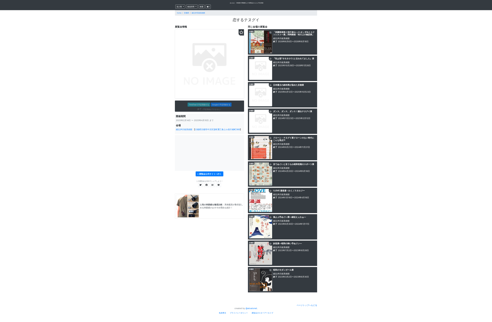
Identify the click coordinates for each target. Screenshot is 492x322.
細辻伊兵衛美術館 (198, 13)
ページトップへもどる (307, 305)
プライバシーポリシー (239, 313)
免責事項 (222, 313)
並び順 (179, 7)
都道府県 (191, 7)
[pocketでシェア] (218, 184)
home (179, 13)
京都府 (186, 13)
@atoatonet (251, 308)
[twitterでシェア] (200, 184)
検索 (201, 7)
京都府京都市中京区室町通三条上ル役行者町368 (217, 129)
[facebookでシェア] (206, 184)
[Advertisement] (209, 153)
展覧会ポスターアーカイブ (262, 313)
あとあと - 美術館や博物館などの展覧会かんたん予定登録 (246, 3)
